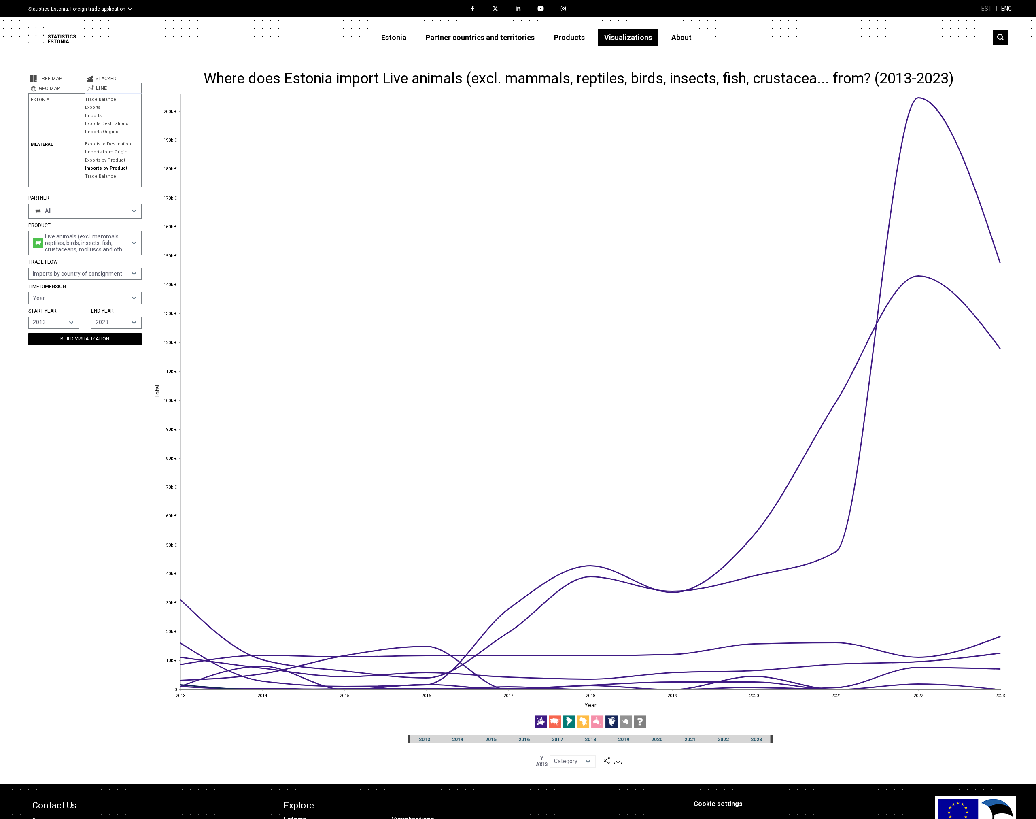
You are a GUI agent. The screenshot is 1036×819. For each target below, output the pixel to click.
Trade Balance (100, 99)
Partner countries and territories (480, 37)
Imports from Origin (106, 152)
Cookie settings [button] (718, 804)
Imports (93, 115)
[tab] (56, 78)
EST (986, 8)
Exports (92, 107)
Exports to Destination (108, 144)
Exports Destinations (106, 123)
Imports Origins (101, 131)
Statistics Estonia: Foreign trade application (76, 9)
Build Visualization (84, 339)
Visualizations (628, 37)
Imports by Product (106, 168)
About (681, 37)
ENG (1006, 8)
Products (569, 37)
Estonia (393, 37)
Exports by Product (105, 160)
